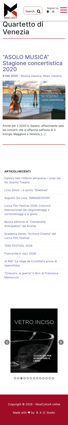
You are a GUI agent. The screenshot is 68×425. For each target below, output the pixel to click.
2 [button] (18, 378)
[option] (34, 340)
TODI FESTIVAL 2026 (18, 245)
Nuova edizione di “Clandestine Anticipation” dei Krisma (25, 224)
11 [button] (47, 378)
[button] (7, 342)
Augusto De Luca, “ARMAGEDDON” (27, 198)
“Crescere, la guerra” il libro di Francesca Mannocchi (31, 275)
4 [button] (25, 378)
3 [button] (21, 378)
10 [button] (43, 378)
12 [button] (50, 378)
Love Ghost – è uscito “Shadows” (26, 190)
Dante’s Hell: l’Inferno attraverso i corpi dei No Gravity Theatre (32, 180)
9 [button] (40, 378)
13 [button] (53, 378)
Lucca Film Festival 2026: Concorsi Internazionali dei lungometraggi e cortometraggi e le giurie (27, 210)
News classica (52, 76)
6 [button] (31, 378)
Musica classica (31, 76)
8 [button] (37, 378)
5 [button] (28, 378)
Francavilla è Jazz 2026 (20, 253)
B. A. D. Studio (45, 412)
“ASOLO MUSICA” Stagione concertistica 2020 (32, 63)
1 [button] (15, 378)
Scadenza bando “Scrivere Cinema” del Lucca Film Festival (30, 236)
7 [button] (34, 378)
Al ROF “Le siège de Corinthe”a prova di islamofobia (30, 263)
